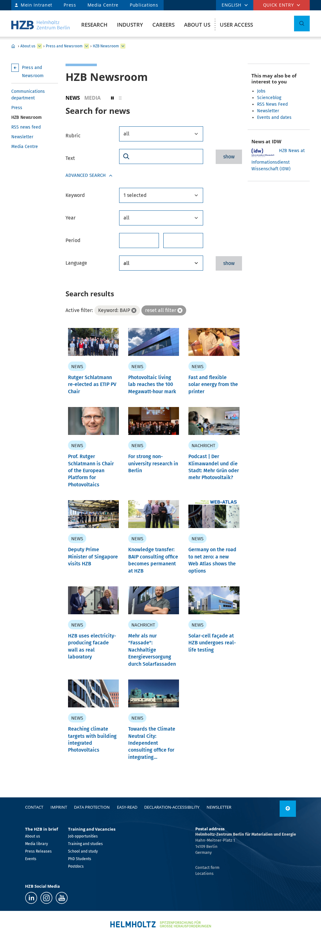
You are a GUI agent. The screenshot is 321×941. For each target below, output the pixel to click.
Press (70, 5)
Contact (34, 807)
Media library (36, 844)
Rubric (73, 136)
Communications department (28, 95)
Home (13, 46)
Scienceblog (269, 97)
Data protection (92, 807)
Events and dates (274, 117)
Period (73, 240)
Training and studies (85, 844)
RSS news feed (26, 127)
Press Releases (38, 851)
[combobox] (161, 133)
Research (94, 24)
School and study (83, 851)
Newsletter (22, 137)
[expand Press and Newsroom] (86, 46)
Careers (163, 24)
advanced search (86, 175)
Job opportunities (83, 836)
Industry (130, 24)
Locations (204, 873)
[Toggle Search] (302, 23)
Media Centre (102, 5)
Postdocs (76, 866)
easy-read (127, 807)
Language (76, 263)
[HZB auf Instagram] (46, 898)
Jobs (261, 91)
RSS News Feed (272, 104)
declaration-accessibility (171, 807)
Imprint (58, 807)
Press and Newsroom (64, 46)
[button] (112, 97)
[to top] (288, 809)
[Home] (40, 24)
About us (197, 24)
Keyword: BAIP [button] (114, 310)
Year (71, 218)
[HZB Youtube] (61, 898)
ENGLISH (231, 5)
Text (70, 158)
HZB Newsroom (106, 46)
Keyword (75, 195)
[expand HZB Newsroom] (122, 46)
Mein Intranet (36, 5)
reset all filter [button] (160, 310)
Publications (144, 5)
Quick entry (278, 5)
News (73, 97)
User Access (236, 24)
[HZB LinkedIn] (31, 898)
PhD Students (79, 859)
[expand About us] (39, 46)
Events (30, 859)
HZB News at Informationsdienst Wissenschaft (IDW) (278, 159)
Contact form (207, 867)
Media (92, 97)
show (228, 157)
